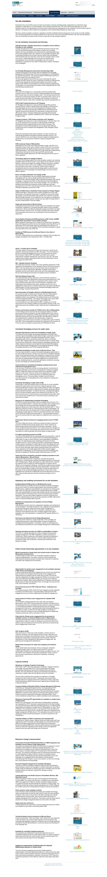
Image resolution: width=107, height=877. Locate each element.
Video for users (78, 134)
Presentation (77, 712)
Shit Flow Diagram (77, 91)
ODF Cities (39, 15)
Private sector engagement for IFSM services (78, 607)
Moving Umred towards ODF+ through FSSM (78, 245)
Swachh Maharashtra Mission (77, 851)
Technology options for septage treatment (78, 167)
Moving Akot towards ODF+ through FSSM (77, 240)
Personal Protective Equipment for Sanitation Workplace (77, 772)
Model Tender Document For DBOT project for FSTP (78, 649)
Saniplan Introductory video (77, 139)
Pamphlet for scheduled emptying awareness (78, 840)
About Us (71, 12)
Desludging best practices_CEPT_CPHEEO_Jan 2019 (77, 373)
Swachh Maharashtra (72, 15)
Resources (64, 12)
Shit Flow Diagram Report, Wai (77, 284)
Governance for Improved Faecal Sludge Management (77, 528)
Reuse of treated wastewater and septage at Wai (77, 183)
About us (50, 863)
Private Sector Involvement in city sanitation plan (77, 577)
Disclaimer (59, 863)
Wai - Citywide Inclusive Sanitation (78, 271)
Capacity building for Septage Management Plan (77, 694)
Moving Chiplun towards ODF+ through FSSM (77, 242)
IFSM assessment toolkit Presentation (78, 140)
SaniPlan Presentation (77, 137)
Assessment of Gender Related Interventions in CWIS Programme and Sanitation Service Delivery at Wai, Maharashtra (77, 753)
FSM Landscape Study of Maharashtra (77, 152)
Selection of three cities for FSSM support (78, 318)
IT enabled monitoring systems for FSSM (77, 443)
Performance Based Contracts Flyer (77, 428)
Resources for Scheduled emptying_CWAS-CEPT (78, 409)
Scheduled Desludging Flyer (77, 359)
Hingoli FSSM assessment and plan (77, 321)
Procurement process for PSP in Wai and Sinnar (77, 595)
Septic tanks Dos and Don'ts (77, 813)
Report (77, 711)
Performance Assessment (25, 12)
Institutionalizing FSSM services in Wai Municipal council (77, 494)
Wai (78, 214)
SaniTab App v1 (77, 131)
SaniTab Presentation (77, 132)
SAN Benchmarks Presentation (77, 67)
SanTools (31, 15)
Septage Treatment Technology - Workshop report (77, 673)
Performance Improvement (41, 12)
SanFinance (61, 15)
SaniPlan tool (77, 136)
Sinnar (77, 216)
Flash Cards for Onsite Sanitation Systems (77, 798)
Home (14, 12)
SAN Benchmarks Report (77, 55)
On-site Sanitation (50, 15)
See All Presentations (77, 677)
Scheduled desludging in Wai (77, 391)
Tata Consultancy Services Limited (56, 865)
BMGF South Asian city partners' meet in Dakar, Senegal (78, 227)
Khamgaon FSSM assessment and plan (77, 323)
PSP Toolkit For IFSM (77, 641)
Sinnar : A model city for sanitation (78, 257)
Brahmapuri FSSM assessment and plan (77, 320)
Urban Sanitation (54, 12)
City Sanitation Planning (19, 15)
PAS (17, 4)
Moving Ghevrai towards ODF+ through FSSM (77, 243)
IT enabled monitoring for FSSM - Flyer (77, 444)
